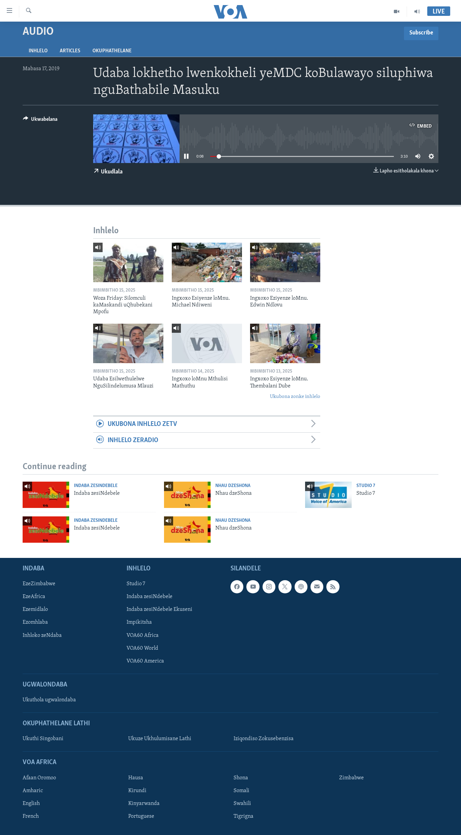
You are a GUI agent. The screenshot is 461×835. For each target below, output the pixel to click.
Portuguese (141, 816)
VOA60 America (145, 661)
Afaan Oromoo (39, 778)
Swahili (242, 803)
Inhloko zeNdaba (42, 635)
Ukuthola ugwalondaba (49, 700)
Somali (241, 790)
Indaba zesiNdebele (95, 485)
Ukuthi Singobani (43, 739)
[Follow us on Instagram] (269, 587)
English (31, 803)
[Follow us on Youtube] (252, 587)
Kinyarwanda (144, 803)
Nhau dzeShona (232, 485)
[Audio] (417, 11)
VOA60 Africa (143, 635)
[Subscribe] (316, 587)
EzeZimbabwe (39, 584)
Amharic (33, 790)
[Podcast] (301, 587)
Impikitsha (139, 622)
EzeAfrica (34, 597)
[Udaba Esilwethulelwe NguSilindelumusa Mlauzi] (128, 343)
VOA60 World (142, 648)
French (31, 816)
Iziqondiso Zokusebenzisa (264, 739)
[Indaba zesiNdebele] (46, 495)
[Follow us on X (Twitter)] (284, 587)
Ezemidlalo (35, 610)
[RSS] (332, 587)
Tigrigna (243, 816)
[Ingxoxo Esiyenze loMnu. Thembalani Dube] (285, 343)
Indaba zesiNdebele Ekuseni (159, 610)
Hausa (135, 778)
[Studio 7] (328, 495)
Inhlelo (38, 51)
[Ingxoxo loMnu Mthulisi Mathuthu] (207, 343)
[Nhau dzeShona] (187, 495)
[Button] (40, 120)
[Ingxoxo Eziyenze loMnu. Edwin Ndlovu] (285, 262)
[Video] (396, 11)
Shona (241, 778)
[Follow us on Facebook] (237, 587)
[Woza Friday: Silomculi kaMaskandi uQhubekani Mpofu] (128, 262)
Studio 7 (365, 485)
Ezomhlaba (35, 622)
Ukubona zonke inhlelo (295, 396)
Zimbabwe (351, 778)
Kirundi (137, 790)
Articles (70, 51)
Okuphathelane (112, 51)
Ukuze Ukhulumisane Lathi (159, 739)
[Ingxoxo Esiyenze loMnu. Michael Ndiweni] (207, 262)
